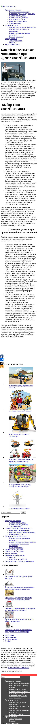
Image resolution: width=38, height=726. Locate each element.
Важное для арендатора (17, 16)
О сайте (8, 641)
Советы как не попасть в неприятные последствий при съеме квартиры (18, 631)
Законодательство (15, 41)
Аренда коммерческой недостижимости (19, 561)
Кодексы (12, 42)
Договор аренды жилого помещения (22, 27)
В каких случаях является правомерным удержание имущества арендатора (19, 588)
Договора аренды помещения (15, 536)
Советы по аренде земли (18, 21)
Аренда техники (15, 23)
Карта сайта (9, 635)
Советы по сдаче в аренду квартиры (22, 14)
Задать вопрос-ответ (12, 44)
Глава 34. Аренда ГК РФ (18, 559)
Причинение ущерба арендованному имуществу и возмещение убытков (18, 599)
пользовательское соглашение (18, 668)
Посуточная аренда (16, 534)
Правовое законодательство (15, 555)
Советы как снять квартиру (19, 12)
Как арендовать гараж (17, 19)
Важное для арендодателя (18, 17)
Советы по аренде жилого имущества (18, 528)
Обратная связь (10, 637)
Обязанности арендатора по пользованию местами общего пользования (20, 609)
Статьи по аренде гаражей (14, 551)
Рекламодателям (11, 639)
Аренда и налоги (11, 39)
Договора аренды (11, 25)
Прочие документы (16, 37)
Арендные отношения (13, 10)
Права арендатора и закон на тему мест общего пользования (19, 620)
